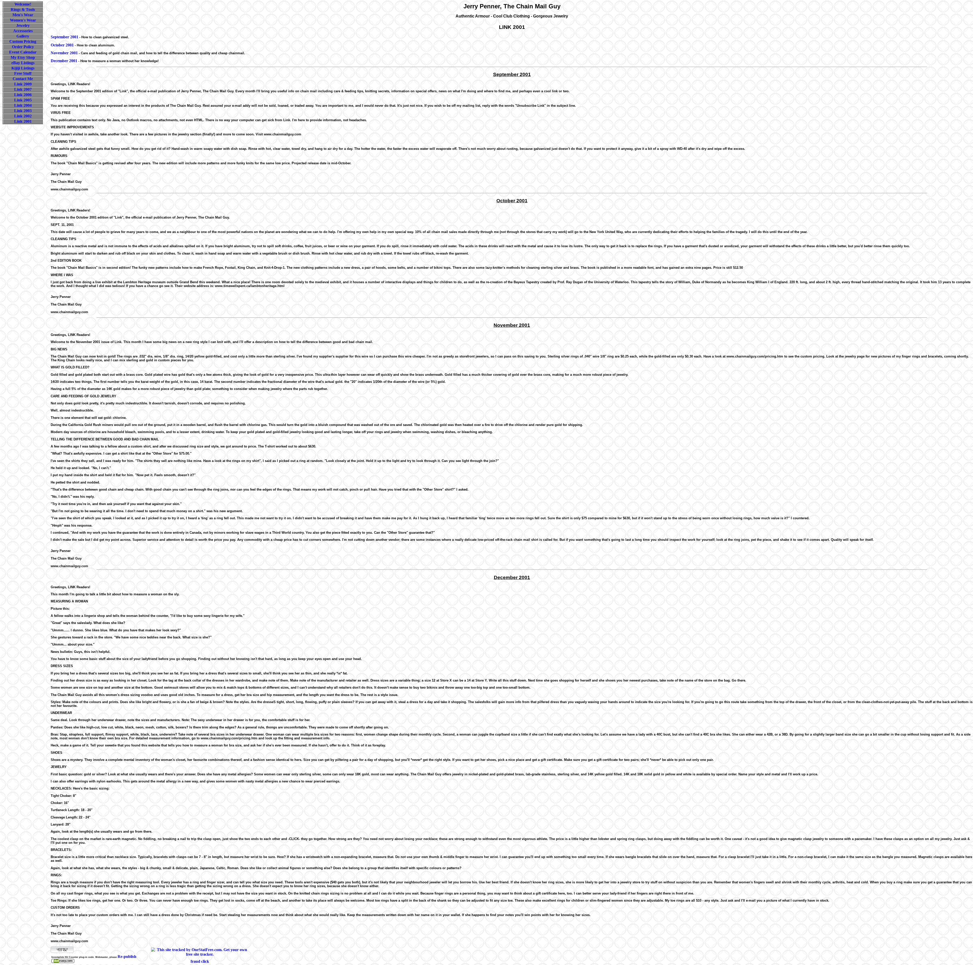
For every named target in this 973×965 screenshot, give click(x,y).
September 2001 (64, 37)
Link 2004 (23, 105)
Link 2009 (23, 84)
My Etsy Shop (23, 57)
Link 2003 (23, 111)
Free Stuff (22, 73)
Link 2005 (23, 100)
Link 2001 (23, 121)
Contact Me (23, 79)
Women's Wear (23, 20)
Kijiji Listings (22, 68)
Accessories (23, 31)
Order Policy (23, 47)
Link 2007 (23, 89)
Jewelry (23, 25)
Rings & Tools (23, 9)
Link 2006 (23, 95)
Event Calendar (22, 52)
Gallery (22, 36)
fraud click (200, 961)
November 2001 (64, 53)
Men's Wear (22, 15)
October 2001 (62, 45)
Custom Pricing (22, 41)
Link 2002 (23, 116)
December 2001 (64, 61)
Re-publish (127, 956)
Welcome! (22, 4)
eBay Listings (22, 63)
